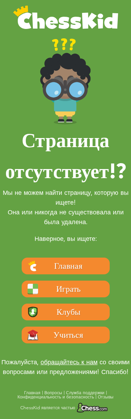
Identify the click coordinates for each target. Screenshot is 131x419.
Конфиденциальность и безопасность (56, 397)
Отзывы (106, 397)
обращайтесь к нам (69, 362)
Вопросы (54, 393)
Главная (33, 393)
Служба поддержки (86, 393)
